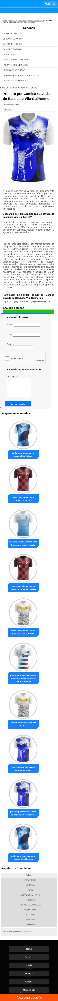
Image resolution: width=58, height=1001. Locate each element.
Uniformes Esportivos (15, 81)
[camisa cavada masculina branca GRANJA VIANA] (23, 612)
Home (29, 949)
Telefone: (11, 344)
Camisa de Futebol (12, 44)
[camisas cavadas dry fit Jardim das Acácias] (23, 478)
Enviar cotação (18, 404)
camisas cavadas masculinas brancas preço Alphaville (23, 543)
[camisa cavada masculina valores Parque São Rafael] (23, 567)
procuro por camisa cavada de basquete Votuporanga (23, 813)
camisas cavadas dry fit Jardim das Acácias (23, 499)
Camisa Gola (9, 54)
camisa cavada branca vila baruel (23, 724)
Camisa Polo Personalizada (17, 60)
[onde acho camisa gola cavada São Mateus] (23, 434)
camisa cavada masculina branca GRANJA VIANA (23, 632)
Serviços (29, 27)
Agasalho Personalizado (16, 34)
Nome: (10, 324)
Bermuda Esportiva (13, 39)
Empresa (29, 957)
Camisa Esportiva (12, 49)
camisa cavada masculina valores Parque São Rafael (23, 587)
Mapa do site (29, 990)
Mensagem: (12, 376)
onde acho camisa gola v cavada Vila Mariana (23, 857)
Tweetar (8, 109)
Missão (29, 965)
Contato (29, 981)
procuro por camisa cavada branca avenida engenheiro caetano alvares (23, 678)
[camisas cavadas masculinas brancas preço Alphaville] (23, 523)
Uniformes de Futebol (14, 70)
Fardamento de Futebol (15, 65)
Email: (10, 334)
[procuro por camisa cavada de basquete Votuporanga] (23, 793)
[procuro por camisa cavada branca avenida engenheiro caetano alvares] (23, 656)
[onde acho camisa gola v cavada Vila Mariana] (23, 837)
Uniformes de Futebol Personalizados (23, 75)
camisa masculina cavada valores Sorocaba (23, 768)
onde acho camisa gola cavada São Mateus (23, 454)
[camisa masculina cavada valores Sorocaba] (23, 748)
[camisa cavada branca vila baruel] (23, 704)
